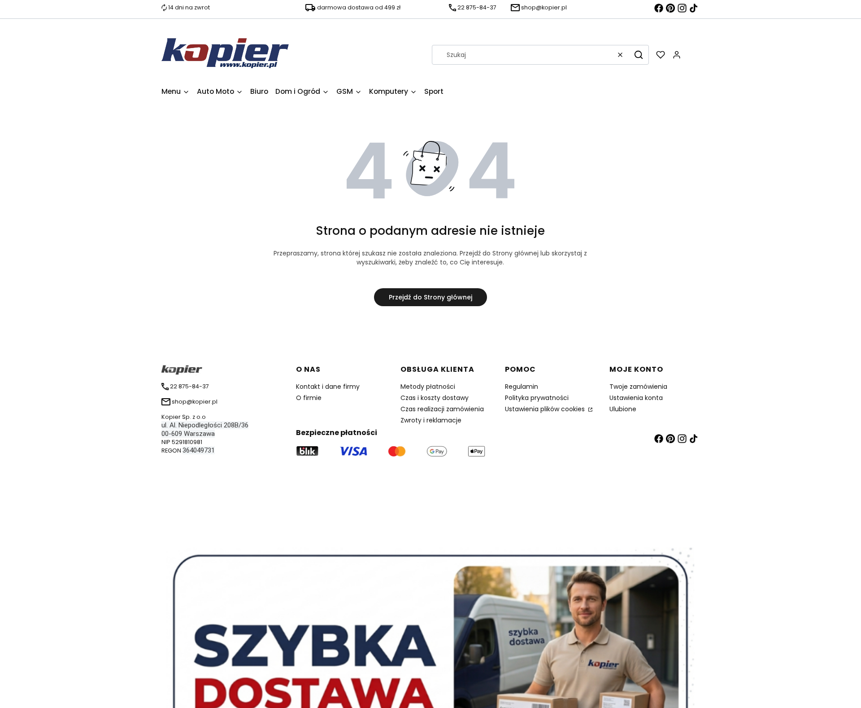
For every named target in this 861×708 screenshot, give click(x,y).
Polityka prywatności (537, 397)
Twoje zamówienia (638, 386)
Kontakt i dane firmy (328, 386)
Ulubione (622, 409)
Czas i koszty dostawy (434, 397)
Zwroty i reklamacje (430, 420)
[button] (639, 54)
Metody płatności (427, 386)
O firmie (309, 397)
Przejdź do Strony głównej (430, 297)
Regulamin (521, 386)
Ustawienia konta (636, 397)
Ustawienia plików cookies (546, 409)
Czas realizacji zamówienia (442, 409)
